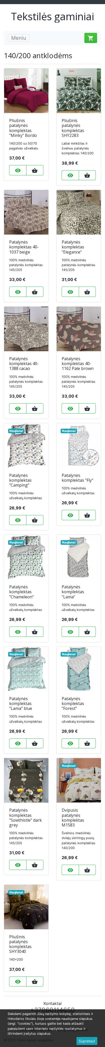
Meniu (18, 38)
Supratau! (87, 1041)
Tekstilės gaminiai (52, 16)
